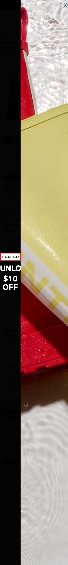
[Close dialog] (65, 5)
